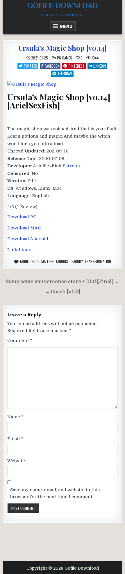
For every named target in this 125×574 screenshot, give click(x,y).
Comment (19, 340)
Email (15, 438)
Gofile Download (62, 5)
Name (15, 416)
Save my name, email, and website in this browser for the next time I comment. (55, 493)
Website (16, 461)
